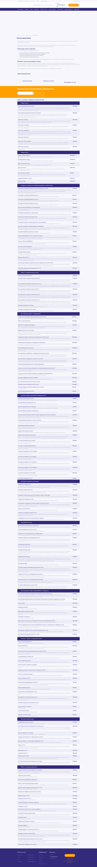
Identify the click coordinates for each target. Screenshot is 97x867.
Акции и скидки (44, 1)
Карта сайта (70, 862)
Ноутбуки (27, 9)
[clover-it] (70, 859)
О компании (20, 1)
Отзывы (37, 1)
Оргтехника (36, 9)
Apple (31, 9)
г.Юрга (58, 3)
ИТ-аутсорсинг (60, 9)
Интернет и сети (43, 9)
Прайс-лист (27, 1)
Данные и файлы (52, 9)
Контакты (32, 1)
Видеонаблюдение (69, 9)
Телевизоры (76, 9)
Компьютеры (20, 9)
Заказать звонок (73, 5)
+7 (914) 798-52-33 (54, 856)
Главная (18, 35)
